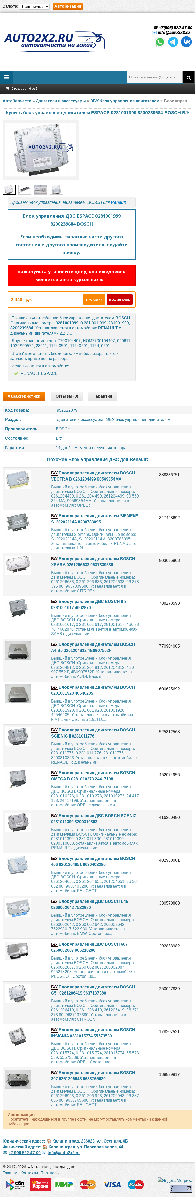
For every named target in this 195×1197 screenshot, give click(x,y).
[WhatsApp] (160, 46)
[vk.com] (186, 46)
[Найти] (188, 77)
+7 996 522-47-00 (25, 1153)
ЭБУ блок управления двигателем (138, 419)
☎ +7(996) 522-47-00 (172, 28)
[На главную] (54, 41)
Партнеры (50, 1173)
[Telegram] (173, 46)
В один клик (119, 299)
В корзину (94, 299)
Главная (10, 1173)
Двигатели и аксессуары (80, 419)
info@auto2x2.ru (174, 32)
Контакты (29, 1173)
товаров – (25, 88)
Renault (118, 202)
